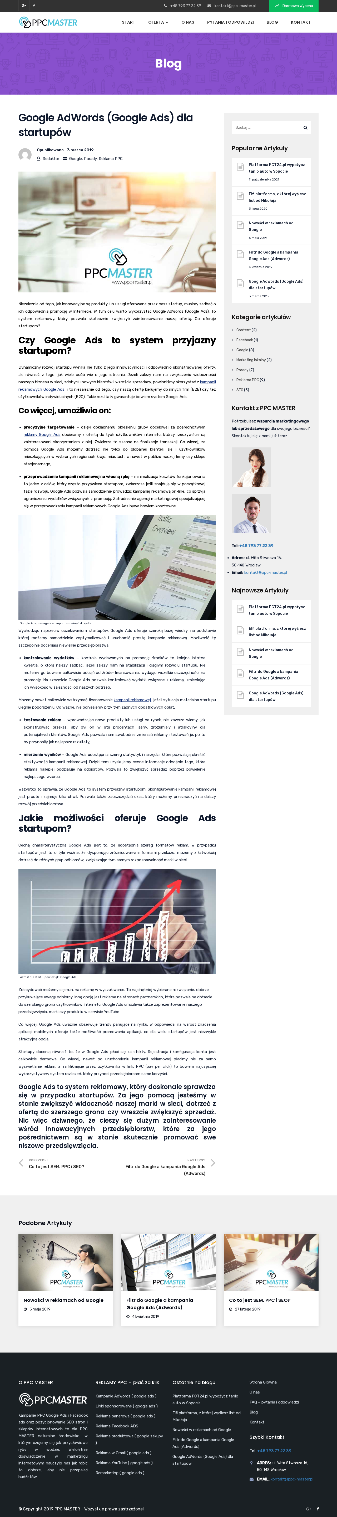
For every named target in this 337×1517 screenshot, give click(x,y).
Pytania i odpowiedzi (230, 22)
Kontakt (301, 22)
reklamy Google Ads (42, 434)
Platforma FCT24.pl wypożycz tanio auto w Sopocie (277, 168)
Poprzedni (56, 1163)
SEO (239, 390)
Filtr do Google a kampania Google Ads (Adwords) (273, 255)
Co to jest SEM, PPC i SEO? (259, 1300)
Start (128, 22)
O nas (187, 22)
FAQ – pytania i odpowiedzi (274, 1402)
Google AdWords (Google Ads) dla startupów (276, 284)
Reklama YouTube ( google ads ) (124, 1463)
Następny (165, 1167)
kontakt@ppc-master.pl (235, 6)
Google (75, 158)
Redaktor (51, 158)
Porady (90, 158)
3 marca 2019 (80, 150)
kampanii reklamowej (132, 700)
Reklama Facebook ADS (117, 1426)
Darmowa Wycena (297, 6)
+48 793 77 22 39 (256, 545)
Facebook (244, 340)
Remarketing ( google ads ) (120, 1472)
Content (243, 330)
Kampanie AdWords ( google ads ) (126, 1396)
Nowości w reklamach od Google (271, 226)
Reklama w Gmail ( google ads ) (123, 1453)
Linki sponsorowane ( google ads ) (127, 1406)
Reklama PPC (111, 158)
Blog (272, 22)
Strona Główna (263, 1382)
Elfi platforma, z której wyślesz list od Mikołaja (277, 197)
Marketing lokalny (251, 360)
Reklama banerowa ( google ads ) (125, 1416)
